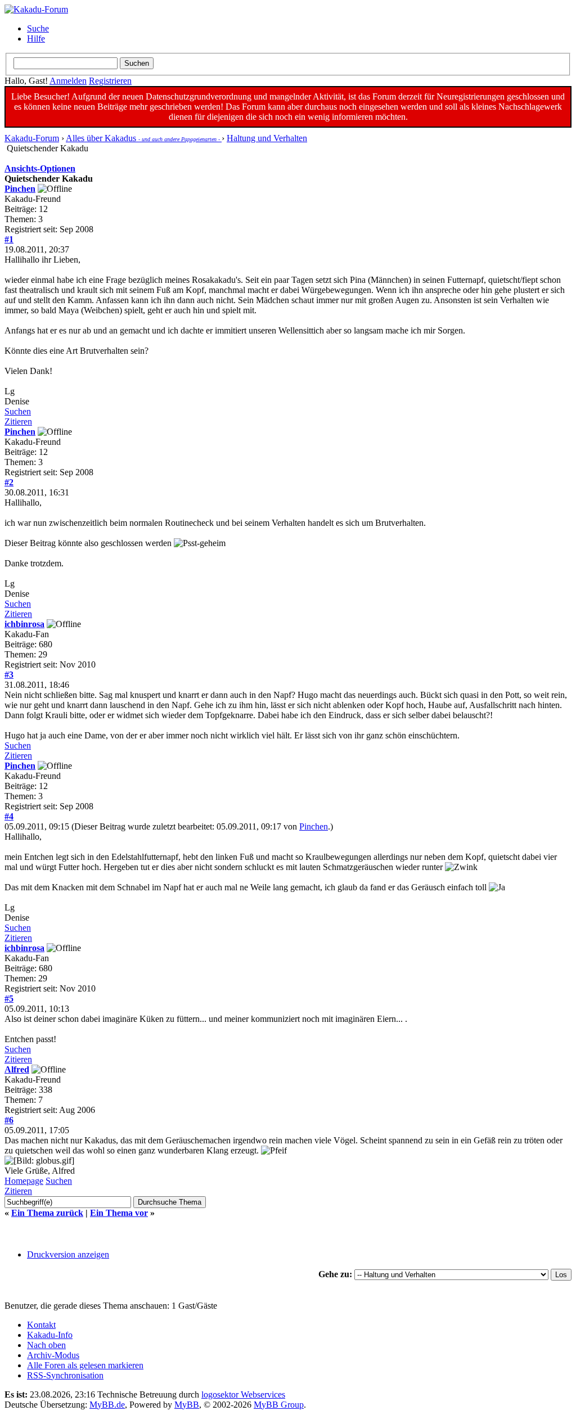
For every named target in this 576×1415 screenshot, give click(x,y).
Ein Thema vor (119, 1213)
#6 (9, 1120)
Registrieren (110, 80)
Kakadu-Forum (31, 138)
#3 (9, 674)
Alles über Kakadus (144, 138)
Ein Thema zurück (47, 1213)
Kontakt (41, 1325)
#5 (9, 998)
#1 (9, 239)
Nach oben (46, 1345)
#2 (9, 482)
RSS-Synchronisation (65, 1375)
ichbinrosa (24, 624)
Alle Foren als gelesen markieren (85, 1365)
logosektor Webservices (243, 1394)
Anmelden (68, 80)
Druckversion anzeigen (68, 1254)
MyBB (186, 1404)
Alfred (16, 1069)
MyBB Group (279, 1404)
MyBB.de (107, 1404)
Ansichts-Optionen (39, 168)
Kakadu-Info (50, 1335)
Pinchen (19, 188)
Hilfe (36, 38)
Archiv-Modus (53, 1355)
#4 (9, 816)
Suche (38, 28)
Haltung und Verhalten (267, 138)
